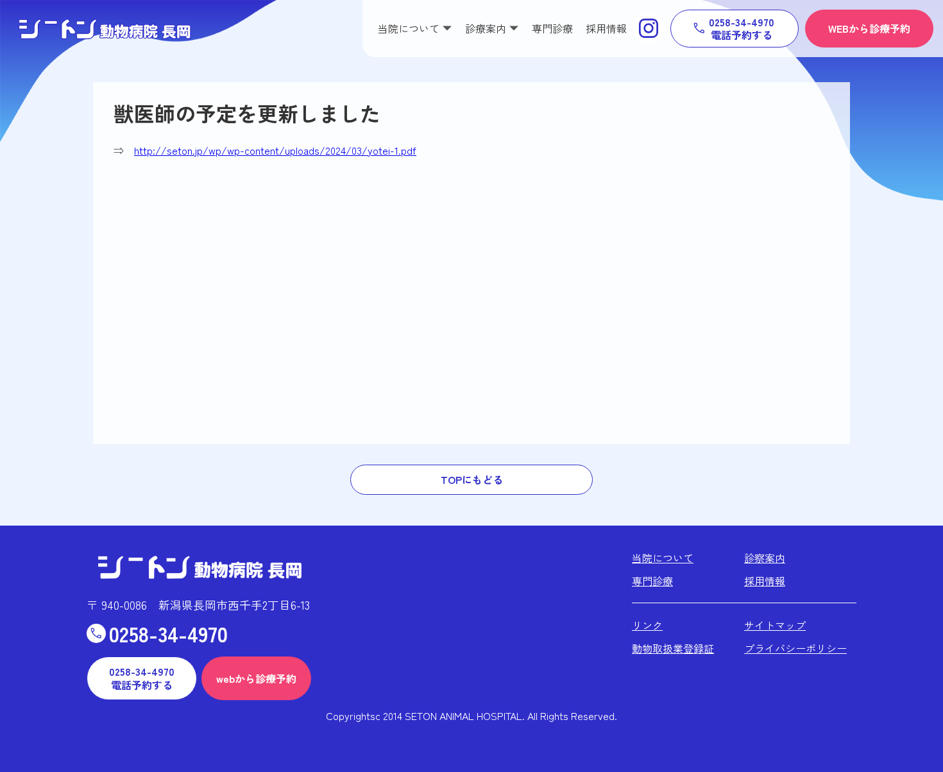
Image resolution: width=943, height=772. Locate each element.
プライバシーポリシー (795, 648)
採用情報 (606, 28)
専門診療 (552, 28)
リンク (647, 625)
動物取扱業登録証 (673, 648)
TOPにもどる (472, 479)
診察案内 (764, 557)
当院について (662, 557)
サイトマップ (775, 625)
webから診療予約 (256, 678)
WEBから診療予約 (869, 28)
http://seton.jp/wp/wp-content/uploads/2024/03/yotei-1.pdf (275, 150)
